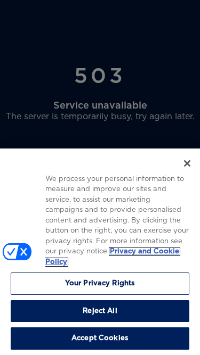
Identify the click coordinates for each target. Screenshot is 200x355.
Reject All (100, 311)
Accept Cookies (100, 338)
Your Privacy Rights (100, 283)
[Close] (187, 163)
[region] (100, 251)
